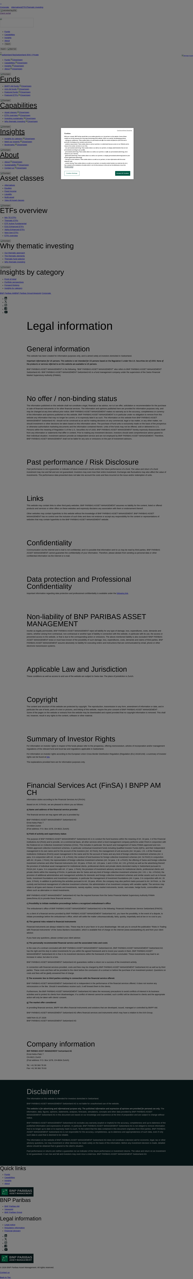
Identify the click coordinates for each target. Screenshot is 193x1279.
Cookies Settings (71, 173)
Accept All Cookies (122, 173)
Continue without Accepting (124, 130)
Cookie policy (69, 167)
